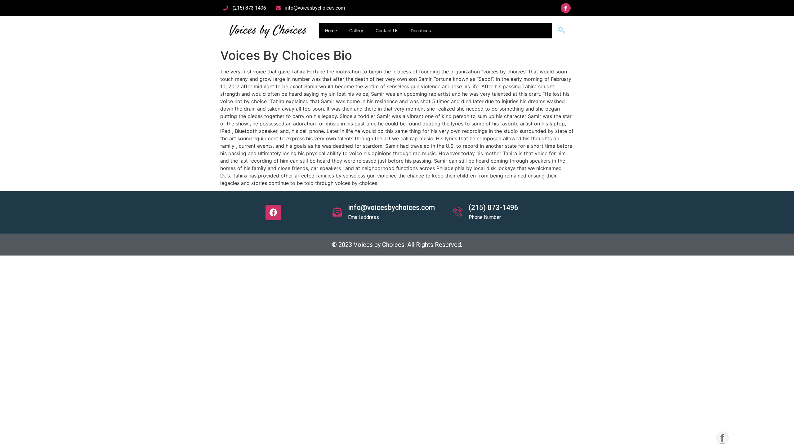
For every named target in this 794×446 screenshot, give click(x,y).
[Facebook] (273, 212)
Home (331, 30)
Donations (421, 30)
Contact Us (387, 30)
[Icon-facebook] (566, 8)
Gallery (356, 30)
